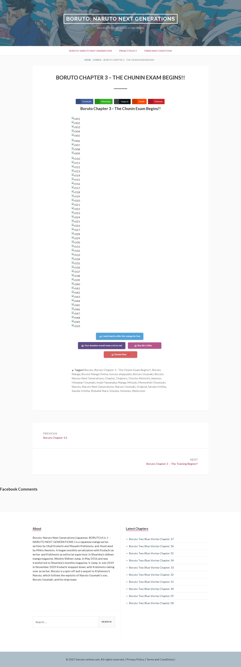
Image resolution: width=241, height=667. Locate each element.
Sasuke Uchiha (81, 390)
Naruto (76, 386)
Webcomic (139, 390)
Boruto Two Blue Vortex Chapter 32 (151, 574)
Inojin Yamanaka (107, 382)
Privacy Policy (128, 50)
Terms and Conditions (158, 50)
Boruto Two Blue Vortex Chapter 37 (151, 539)
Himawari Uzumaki (83, 382)
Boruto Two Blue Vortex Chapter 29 (151, 596)
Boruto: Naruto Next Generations (120, 19)
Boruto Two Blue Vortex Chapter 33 (151, 567)
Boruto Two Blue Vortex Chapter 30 (151, 588)
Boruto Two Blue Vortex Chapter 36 (151, 546)
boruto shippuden (120, 374)
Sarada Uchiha (157, 386)
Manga (122, 382)
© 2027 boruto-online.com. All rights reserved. (95, 659)
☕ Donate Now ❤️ (120, 354)
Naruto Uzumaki (125, 386)
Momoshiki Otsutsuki (151, 382)
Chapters (121, 378)
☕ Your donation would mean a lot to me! (101, 345)
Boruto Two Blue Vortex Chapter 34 (151, 560)
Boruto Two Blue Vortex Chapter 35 (151, 553)
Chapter (110, 378)
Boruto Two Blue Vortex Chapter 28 (151, 603)
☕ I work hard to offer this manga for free (119, 336)
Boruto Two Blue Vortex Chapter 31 (151, 581)
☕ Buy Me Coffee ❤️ (144, 345)
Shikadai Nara (99, 390)
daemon (156, 378)
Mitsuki (132, 382)
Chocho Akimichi (139, 378)
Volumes (125, 390)
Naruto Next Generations (98, 386)
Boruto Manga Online (94, 374)
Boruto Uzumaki (143, 374)
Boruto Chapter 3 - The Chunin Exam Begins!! (122, 370)
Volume (114, 390)
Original (142, 386)
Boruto (88, 370)
